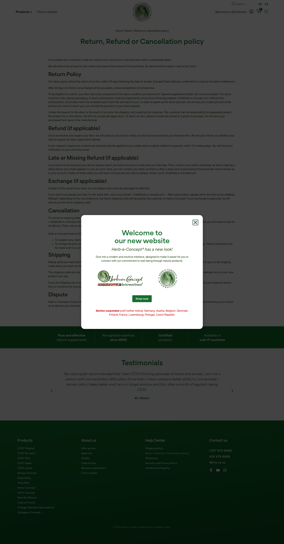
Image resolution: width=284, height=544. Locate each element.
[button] (195, 222)
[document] (142, 272)
